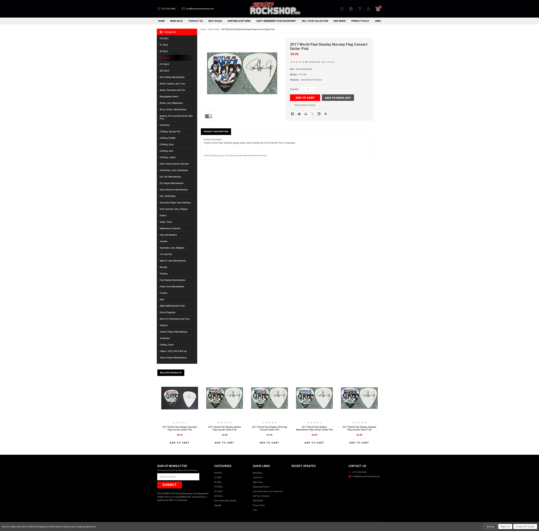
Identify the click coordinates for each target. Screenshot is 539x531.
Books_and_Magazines (171, 103)
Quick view (180, 398)
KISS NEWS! (340, 21)
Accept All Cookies (525, 526)
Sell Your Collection (315, 21)
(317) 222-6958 (168, 9)
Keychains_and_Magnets (172, 247)
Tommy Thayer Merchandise (173, 331)
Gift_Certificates (168, 196)
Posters (164, 293)
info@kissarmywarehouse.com (200, 9)
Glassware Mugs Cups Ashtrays (175, 202)
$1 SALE (164, 45)
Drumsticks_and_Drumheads (174, 170)
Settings (490, 526)
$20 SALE (164, 70)
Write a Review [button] (328, 62)
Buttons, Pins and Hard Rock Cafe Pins (176, 117)
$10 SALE (164, 57)
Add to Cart (179, 443)
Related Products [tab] (170, 372)
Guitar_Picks (166, 222)
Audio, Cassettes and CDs (172, 90)
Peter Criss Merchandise (172, 286)
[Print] (305, 114)
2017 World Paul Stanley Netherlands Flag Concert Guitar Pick (314, 428)
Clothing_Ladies (168, 157)
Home (161, 21)
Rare (162, 299)
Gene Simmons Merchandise (174, 189)
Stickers (164, 325)
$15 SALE (164, 64)
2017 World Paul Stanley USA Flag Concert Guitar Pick (269, 428)
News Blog (176, 21)
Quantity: (294, 89)
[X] (312, 114)
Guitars (163, 215)
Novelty (163, 267)
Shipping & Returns (239, 21)
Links (378, 21)
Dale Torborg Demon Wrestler (174, 163)
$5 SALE (164, 51)
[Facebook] (292, 114)
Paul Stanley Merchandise (172, 280)
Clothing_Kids (166, 151)
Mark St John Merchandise (173, 260)
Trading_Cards (167, 344)
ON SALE (164, 38)
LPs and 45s (166, 254)
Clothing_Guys (167, 144)
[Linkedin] (319, 114)
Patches (164, 273)
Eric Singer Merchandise (171, 183)
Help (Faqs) (215, 21)
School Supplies (168, 312)
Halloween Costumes (170, 228)
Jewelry (163, 241)
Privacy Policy (360, 21)
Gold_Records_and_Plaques (174, 209)
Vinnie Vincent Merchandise (173, 357)
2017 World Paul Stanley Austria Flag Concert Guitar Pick (224, 428)
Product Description (216, 131)
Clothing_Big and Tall (170, 131)
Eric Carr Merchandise (170, 176)
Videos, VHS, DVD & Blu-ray (173, 351)
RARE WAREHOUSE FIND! (172, 306)
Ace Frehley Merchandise (172, 77)
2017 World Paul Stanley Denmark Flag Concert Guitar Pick (179, 428)
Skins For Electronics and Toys (175, 319)
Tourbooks (165, 338)
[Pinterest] (325, 114)
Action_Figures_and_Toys (172, 83)
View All (217, 505)
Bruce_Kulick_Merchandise (173, 109)
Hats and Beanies (168, 235)
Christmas (165, 125)
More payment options (305, 105)
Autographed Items (169, 96)
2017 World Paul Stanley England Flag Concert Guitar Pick (359, 428)
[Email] (299, 114)
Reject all (505, 526)
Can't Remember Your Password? (276, 21)
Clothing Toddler (168, 138)
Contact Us (195, 21)
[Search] (342, 8)
